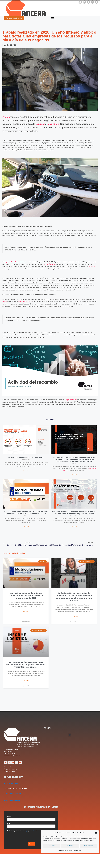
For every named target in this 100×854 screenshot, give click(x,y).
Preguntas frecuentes (12, 800)
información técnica (49, 264)
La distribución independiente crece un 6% (26, 457)
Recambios (52, 124)
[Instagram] (92, 2)
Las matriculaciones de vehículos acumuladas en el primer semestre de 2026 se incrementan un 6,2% (26, 512)
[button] (96, 833)
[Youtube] (96, 2)
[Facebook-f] (5, 762)
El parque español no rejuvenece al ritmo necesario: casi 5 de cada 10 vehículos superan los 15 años (74, 512)
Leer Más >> (26, 612)
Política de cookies (63, 850)
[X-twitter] (9, 762)
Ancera (6, 117)
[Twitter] (84, 2)
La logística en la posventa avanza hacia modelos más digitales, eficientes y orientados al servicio (26, 664)
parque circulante (71, 400)
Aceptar (51, 846)
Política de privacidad (75, 850)
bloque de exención (25, 301)
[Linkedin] (88, 2)
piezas (4, 301)
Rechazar (70, 846)
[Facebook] (80, 2)
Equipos (40, 124)
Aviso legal (7, 767)
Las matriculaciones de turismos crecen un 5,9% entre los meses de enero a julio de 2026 (26, 595)
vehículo (92, 266)
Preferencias (88, 846)
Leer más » (26, 470)
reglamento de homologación (15, 262)
